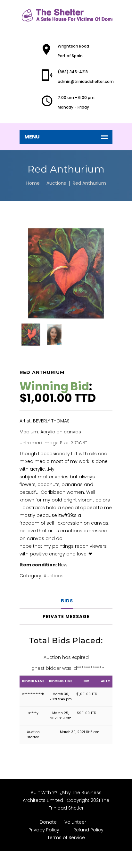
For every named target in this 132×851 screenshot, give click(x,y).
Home (33, 183)
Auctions (56, 183)
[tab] (67, 601)
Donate (48, 822)
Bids (67, 601)
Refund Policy (88, 830)
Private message (66, 616)
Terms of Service (66, 837)
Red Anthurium (89, 183)
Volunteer (75, 822)
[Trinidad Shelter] (66, 15)
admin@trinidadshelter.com (86, 81)
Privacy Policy (44, 830)
